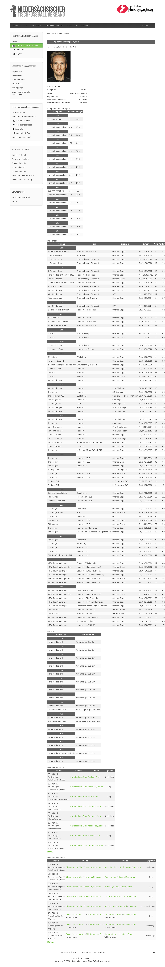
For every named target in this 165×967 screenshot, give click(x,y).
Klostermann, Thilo (113, 914)
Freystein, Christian (92, 867)
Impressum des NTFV (69, 952)
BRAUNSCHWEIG (19, 79)
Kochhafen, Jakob (96, 826)
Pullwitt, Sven (94, 835)
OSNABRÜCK (17, 88)
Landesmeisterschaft (21, 137)
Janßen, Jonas (126, 887)
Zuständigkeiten (19, 163)
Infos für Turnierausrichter (24, 116)
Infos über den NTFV (54, 25)
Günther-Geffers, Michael (116, 906)
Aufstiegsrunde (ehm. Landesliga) (21, 93)
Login (69, 25)
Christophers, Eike (78, 777)
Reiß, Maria (93, 796)
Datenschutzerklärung (22, 179)
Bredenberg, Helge (136, 906)
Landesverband (19, 155)
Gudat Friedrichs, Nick (114, 867)
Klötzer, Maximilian (126, 877)
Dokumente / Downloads (23, 175)
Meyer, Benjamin (133, 867)
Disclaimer (86, 952)
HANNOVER (17, 75)
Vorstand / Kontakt (20, 159)
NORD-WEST (17, 84)
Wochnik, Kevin (94, 816)
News (14, 41)
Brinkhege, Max (111, 887)
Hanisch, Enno (129, 914)
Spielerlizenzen (19, 171)
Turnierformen (18, 112)
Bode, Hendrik (130, 896)
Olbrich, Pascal (94, 806)
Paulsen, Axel (94, 777)
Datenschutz (99, 952)
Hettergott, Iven (111, 934)
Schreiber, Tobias (95, 787)
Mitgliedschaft (18, 167)
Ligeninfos (17, 71)
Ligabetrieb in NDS (19, 25)
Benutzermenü (82, 25)
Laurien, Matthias (95, 845)
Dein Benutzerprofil (21, 197)
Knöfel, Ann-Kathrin (113, 896)
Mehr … (50, 852)
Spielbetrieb (36, 25)
